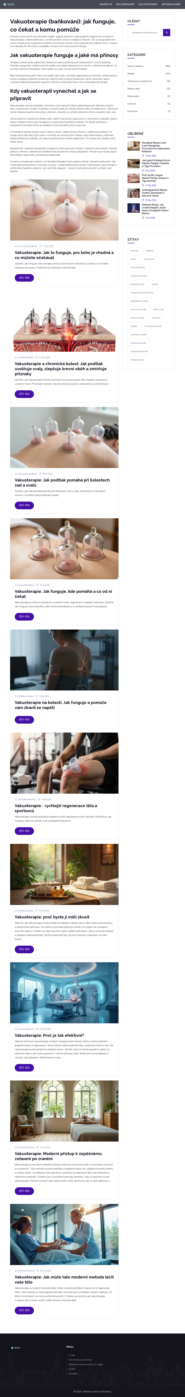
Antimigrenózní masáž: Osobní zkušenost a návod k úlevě (155, 193)
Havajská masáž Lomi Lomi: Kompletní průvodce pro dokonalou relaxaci (156, 147)
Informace (132, 111)
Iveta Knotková (27, 585)
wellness (150, 251)
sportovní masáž (138, 309)
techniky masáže (139, 334)
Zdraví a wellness (135, 66)
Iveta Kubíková (27, 1029)
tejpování (155, 318)
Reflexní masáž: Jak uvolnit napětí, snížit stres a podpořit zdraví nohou (155, 209)
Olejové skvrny (147, 4)
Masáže (130, 74)
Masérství (106, 4)
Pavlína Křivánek (28, 799)
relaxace (135, 251)
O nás (72, 1355)
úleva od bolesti (138, 267)
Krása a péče (133, 96)
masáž (155, 284)
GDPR (72, 1369)
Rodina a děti (133, 89)
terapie (134, 326)
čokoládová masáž (139, 301)
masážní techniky (139, 276)
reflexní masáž (137, 318)
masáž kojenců (137, 360)
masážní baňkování (139, 351)
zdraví (133, 259)
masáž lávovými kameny (142, 292)
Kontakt (73, 1373)
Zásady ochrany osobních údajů (86, 1364)
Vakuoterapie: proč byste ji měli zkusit (52, 917)
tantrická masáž (138, 343)
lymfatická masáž (153, 326)
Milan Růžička (27, 357)
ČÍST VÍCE (24, 277)
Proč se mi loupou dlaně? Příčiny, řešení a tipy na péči (155, 178)
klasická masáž (138, 284)
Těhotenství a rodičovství (139, 81)
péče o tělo (158, 309)
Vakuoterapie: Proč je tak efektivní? (49, 1035)
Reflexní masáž (125, 4)
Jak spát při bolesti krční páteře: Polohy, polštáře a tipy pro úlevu (156, 163)
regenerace (149, 259)
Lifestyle (131, 104)
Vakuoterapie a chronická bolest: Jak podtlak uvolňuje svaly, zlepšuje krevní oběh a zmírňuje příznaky (61, 368)
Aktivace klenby (171, 4)
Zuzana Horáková (29, 246)
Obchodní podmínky (80, 1359)
